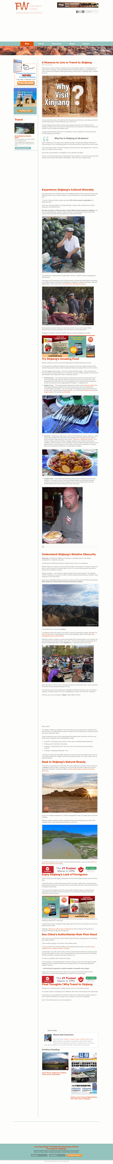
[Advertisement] (56, 28)
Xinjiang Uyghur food (90, 385)
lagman (70, 390)
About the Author (52, 1030)
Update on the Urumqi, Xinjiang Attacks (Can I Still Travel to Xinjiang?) (84, 1098)
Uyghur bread (48, 392)
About (72, 44)
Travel (41, 44)
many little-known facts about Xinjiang (74, 284)
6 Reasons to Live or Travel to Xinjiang (67, 62)
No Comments (49, 64)
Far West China (29, 7)
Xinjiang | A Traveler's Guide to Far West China (76, 1039)
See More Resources (23, 148)
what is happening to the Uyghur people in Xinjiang (68, 947)
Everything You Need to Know (23, 136)
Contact (85, 44)
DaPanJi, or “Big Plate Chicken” (83, 439)
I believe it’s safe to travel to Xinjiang (59, 929)
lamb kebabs (66, 392)
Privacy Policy (66, 1161)
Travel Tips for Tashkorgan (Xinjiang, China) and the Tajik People (54, 1073)
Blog (27, 44)
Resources (56, 44)
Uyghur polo (88, 390)
